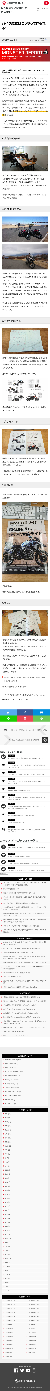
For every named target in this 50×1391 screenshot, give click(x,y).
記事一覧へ (4, 873)
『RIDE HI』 (38, 78)
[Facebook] (25, 712)
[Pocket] (25, 718)
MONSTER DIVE (36, 40)
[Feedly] (41, 718)
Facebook (16, 1370)
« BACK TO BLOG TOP (42, 9)
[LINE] (8, 718)
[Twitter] (8, 712)
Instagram (34, 1370)
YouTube (28, 1370)
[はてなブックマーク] (41, 712)
